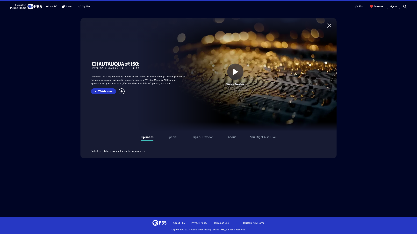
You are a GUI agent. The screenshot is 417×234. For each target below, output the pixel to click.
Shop (361, 6)
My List (86, 6)
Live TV (52, 6)
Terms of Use (221, 222)
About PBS (179, 222)
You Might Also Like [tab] (263, 137)
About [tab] (232, 137)
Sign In (393, 6)
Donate (378, 6)
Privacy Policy (199, 222)
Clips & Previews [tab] (203, 137)
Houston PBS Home (253, 222)
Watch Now (105, 91)
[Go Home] (329, 25)
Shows (69, 6)
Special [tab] (172, 137)
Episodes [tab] (147, 137)
